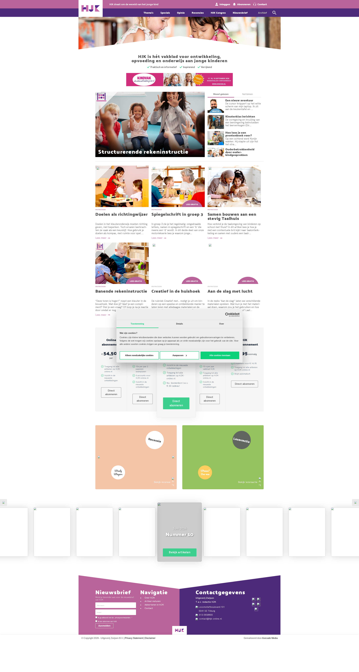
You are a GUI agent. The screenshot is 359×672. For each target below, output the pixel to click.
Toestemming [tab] (137, 324)
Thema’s (148, 12)
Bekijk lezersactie (247, 482)
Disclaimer (150, 638)
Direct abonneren (176, 403)
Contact (262, 4)
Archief (262, 12)
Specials (165, 12)
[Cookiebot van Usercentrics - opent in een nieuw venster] (227, 315)
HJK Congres (218, 12)
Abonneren (243, 4)
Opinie (181, 12)
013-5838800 (206, 614)
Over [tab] (221, 324)
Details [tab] (179, 324)
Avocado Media (270, 638)
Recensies (198, 12)
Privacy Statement (134, 638)
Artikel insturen (153, 601)
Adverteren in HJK (154, 604)
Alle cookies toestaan (219, 355)
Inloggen (224, 4)
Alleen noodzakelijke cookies (139, 355)
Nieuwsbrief (240, 12)
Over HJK (150, 597)
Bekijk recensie (162, 482)
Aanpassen (177, 355)
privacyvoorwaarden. (123, 617)
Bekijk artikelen (52, 549)
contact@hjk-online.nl (210, 618)
